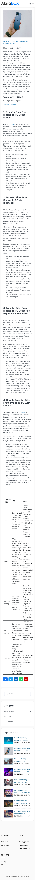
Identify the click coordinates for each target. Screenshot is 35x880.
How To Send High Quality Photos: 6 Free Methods (22, 803)
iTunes (23, 412)
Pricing (3, 861)
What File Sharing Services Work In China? (20, 782)
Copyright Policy (25, 848)
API (2, 865)
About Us (4, 842)
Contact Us (5, 845)
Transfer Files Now (10, 104)
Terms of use (23, 845)
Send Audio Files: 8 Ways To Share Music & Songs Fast (22, 792)
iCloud (11, 124)
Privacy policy (24, 842)
